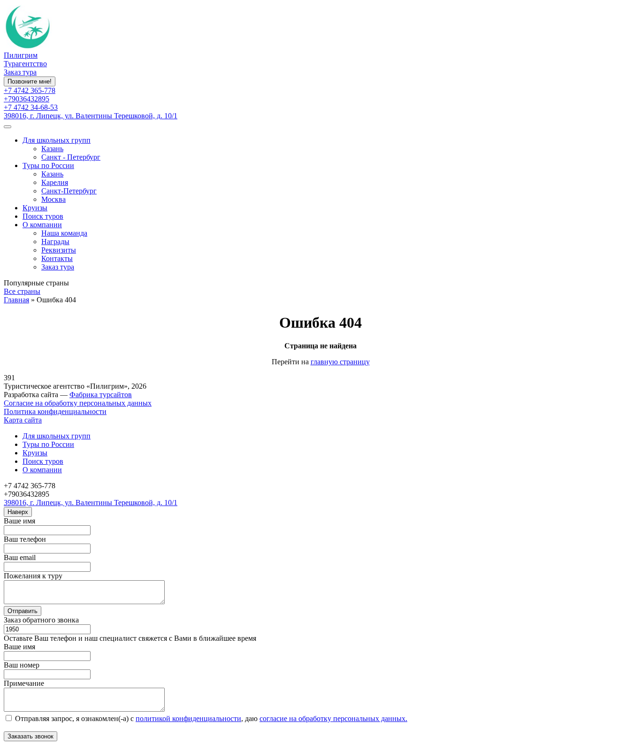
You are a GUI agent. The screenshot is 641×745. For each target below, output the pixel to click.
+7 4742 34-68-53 (31, 107)
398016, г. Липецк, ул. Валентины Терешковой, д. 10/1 (90, 116)
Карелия (54, 182)
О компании (42, 225)
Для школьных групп (57, 140)
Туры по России (48, 165)
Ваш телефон (25, 539)
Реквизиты (58, 250)
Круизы (35, 208)
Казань (52, 149)
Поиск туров (43, 216)
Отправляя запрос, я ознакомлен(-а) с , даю (210, 718)
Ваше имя (19, 521)
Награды (55, 242)
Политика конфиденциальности (55, 411)
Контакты (57, 258)
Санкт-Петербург (69, 191)
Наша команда (64, 233)
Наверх (18, 511)
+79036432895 (26, 99)
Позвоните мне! (30, 81)
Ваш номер (21, 665)
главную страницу (340, 362)
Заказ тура (20, 72)
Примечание (24, 683)
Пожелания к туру (33, 576)
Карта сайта (23, 420)
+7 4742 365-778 (29, 90)
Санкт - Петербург (70, 157)
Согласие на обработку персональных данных (78, 403)
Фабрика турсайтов (100, 395)
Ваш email (20, 557)
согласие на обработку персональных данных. (333, 718)
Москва (53, 199)
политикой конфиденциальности (188, 718)
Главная (16, 300)
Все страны (22, 291)
